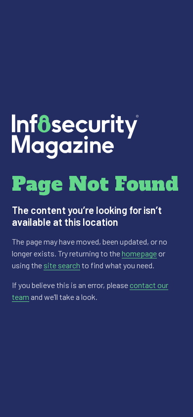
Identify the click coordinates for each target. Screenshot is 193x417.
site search (62, 265)
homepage (139, 253)
